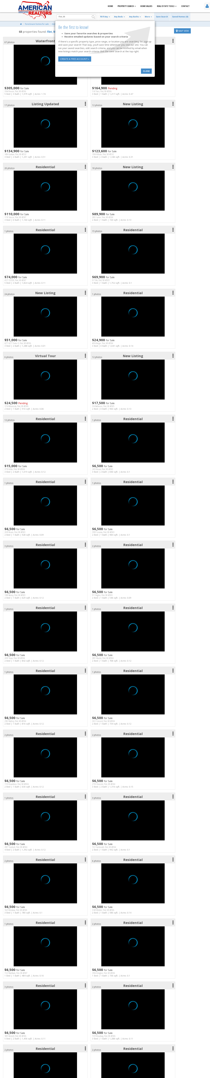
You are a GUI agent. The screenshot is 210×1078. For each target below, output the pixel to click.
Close (146, 71)
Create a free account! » (74, 58)
